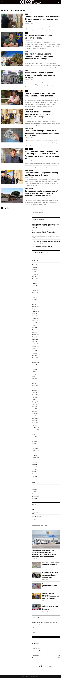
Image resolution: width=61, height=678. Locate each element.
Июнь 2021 (34, 409)
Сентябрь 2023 (35, 346)
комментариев (37, 516)
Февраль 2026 (35, 278)
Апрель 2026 (35, 274)
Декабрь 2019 (35, 450)
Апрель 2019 (35, 469)
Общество (30, 109)
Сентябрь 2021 (35, 402)
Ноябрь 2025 (35, 285)
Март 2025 (34, 304)
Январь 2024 (35, 337)
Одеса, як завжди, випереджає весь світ (42, 246)
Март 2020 (34, 443)
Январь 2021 (35, 420)
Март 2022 (34, 388)
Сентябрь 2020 (35, 429)
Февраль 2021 (35, 418)
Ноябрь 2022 (35, 369)
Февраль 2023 (35, 362)
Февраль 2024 (35, 334)
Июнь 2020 (34, 436)
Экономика (34, 498)
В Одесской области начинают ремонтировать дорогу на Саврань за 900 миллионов (50, 607)
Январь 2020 (35, 448)
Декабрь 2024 (35, 311)
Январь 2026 (35, 281)
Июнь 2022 (34, 381)
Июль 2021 (34, 406)
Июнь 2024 (34, 325)
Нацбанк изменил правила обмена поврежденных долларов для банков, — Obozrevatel (42, 133)
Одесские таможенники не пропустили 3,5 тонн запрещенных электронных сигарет (42, 19)
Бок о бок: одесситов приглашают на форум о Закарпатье (49, 585)
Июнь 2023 (34, 353)
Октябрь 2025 (35, 288)
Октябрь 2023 (35, 343)
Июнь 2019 (34, 464)
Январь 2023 (35, 364)
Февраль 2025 (35, 306)
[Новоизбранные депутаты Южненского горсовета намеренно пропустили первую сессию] (36, 575)
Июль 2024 (34, 323)
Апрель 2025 (35, 302)
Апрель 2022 (35, 385)
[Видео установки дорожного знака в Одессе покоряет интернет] (36, 565)
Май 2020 (34, 439)
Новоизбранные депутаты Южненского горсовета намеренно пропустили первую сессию (50, 575)
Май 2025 (34, 299)
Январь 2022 (35, 392)
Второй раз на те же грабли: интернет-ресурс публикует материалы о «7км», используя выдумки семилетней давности (44, 553)
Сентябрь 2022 (35, 374)
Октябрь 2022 (35, 371)
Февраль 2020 (35, 446)
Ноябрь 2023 (35, 341)
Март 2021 (34, 416)
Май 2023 (34, 355)
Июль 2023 (34, 350)
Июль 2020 (34, 434)
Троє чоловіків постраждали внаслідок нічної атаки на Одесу (46, 236)
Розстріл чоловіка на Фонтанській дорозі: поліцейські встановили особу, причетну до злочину (46, 242)
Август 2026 (35, 265)
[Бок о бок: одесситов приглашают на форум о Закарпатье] (36, 586)
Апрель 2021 (35, 413)
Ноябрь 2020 (35, 425)
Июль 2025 (34, 295)
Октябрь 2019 (35, 455)
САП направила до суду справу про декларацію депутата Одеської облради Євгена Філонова (44, 231)
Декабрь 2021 (35, 395)
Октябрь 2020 (35, 427)
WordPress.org (35, 520)
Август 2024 (35, 320)
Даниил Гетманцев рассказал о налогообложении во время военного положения (50, 596)
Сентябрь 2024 (35, 318)
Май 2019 (34, 467)
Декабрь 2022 (35, 367)
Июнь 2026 (34, 269)
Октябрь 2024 (35, 316)
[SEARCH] (58, 212)
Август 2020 (35, 432)
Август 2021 (35, 404)
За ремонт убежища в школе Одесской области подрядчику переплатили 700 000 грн (39, 56)
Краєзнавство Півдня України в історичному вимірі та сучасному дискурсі (40, 75)
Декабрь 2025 (35, 283)
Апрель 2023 (35, 357)
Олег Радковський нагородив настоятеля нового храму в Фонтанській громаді (38, 114)
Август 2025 (35, 292)
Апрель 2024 (35, 330)
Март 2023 (34, 360)
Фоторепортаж (35, 496)
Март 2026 (34, 276)
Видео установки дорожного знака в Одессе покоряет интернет (51, 564)
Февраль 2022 (35, 390)
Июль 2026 (34, 267)
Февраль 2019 (35, 474)
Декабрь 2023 (35, 339)
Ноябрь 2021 (35, 397)
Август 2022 (35, 376)
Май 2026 (34, 271)
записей (35, 512)
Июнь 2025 (34, 297)
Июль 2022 (34, 378)
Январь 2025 (35, 309)
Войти (33, 509)
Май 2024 (34, 327)
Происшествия (35, 494)
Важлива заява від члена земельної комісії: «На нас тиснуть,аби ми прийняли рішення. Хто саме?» (41, 193)
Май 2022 (34, 383)
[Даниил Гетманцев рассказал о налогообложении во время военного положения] (36, 596)
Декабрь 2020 (35, 423)
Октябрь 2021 (35, 399)
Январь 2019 (35, 476)
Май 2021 (34, 411)
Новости (26, 14)
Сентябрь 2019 (35, 457)
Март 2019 (34, 471)
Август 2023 (35, 348)
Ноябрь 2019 (35, 453)
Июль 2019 (34, 462)
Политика (34, 491)
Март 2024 (34, 332)
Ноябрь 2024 (35, 313)
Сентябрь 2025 (35, 290)
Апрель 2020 (35, 441)
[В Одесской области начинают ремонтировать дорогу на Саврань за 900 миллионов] (36, 607)
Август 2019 (35, 460)
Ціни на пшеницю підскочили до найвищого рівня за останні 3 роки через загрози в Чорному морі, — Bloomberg (45, 225)
